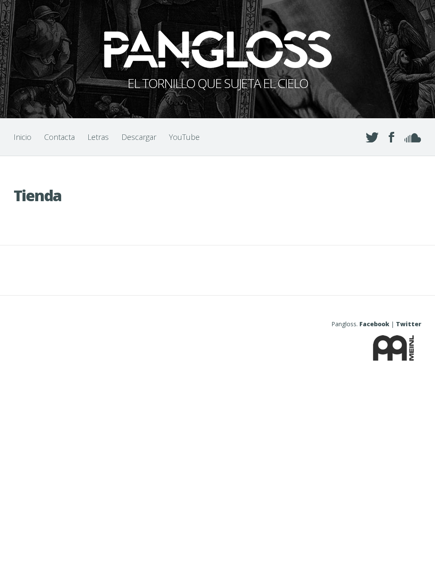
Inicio (22, 137)
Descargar (138, 137)
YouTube (184, 137)
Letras (98, 137)
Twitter (408, 324)
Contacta (59, 137)
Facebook (374, 324)
